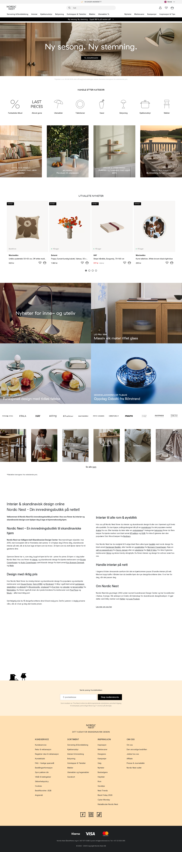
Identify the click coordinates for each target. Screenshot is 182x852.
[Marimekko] (83, 416)
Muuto (9, 593)
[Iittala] (22, 416)
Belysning (59, 14)
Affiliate (130, 759)
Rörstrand (50, 584)
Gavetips (101, 786)
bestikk (152, 544)
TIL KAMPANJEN (91, 58)
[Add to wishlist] (40, 262)
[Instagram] (91, 814)
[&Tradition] (68, 416)
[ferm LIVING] (7, 416)
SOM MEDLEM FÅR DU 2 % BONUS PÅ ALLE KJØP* (93, 2)
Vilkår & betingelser (43, 777)
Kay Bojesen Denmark (75, 562)
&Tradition (134, 533)
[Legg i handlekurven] (44, 262)
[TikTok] (99, 814)
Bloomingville (34, 587)
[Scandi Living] (144, 416)
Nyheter (127, 14)
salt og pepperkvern (104, 550)
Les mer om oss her (104, 607)
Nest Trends (103, 791)
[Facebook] (83, 814)
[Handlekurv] (172, 8)
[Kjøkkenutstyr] (145, 104)
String (108, 553)
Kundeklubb (40, 759)
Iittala (12, 565)
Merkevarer (139, 14)
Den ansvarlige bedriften (137, 749)
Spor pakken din (42, 772)
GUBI (143, 533)
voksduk (66, 587)
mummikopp (146, 527)
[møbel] (166, 104)
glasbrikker (11, 587)
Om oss (130, 745)
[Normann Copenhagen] (159, 416)
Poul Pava (74, 590)
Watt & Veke (152, 550)
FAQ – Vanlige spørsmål (44, 763)
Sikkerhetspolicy (42, 781)
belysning (158, 530)
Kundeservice (40, 745)
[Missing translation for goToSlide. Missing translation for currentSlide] (86, 270)
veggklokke (139, 547)
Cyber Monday (104, 800)
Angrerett (39, 795)
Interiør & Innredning (75, 754)
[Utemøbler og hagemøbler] (58, 104)
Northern (126, 536)
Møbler (92, 14)
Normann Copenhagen (157, 547)
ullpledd (22, 587)
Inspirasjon (102, 745)
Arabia (98, 530)
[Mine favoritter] (166, 8)
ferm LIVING (37, 584)
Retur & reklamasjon (43, 749)
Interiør (34, 14)
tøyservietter (78, 587)
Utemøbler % (103, 14)
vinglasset (45, 587)
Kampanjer (151, 14)
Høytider (101, 777)
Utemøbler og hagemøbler (78, 772)
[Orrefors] (113, 416)
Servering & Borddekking (17, 14)
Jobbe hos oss (133, 754)
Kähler (122, 599)
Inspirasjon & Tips (167, 14)
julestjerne (139, 550)
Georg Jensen (122, 550)
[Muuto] (129, 416)
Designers (102, 754)
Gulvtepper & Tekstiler (76, 14)
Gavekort (71, 777)
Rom (99, 781)
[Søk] (69, 8)
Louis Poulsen (134, 599)
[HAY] (38, 416)
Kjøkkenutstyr (46, 14)
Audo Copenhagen (28, 562)
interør (34, 560)
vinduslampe (138, 530)
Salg (99, 763)
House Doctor (26, 584)
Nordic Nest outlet (134, 768)
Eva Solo (55, 587)
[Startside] (11, 8)
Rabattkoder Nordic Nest (108, 804)
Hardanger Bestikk (113, 547)
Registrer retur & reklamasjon (47, 754)
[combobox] (169, 2)
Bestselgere (103, 772)
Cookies (38, 786)
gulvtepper (79, 584)
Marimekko (11, 590)
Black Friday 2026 (105, 795)
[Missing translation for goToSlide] (89, 270)
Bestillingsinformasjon (43, 768)
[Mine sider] (160, 8)
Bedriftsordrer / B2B (43, 791)
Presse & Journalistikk (136, 763)
